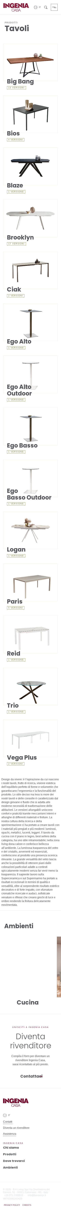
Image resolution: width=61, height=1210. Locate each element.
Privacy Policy (12, 1205)
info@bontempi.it (37, 1195)
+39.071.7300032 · (14, 1195)
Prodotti (9, 1154)
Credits (27, 1205)
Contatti (7, 1121)
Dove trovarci (14, 1161)
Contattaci (31, 1076)
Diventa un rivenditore (16, 1127)
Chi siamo (11, 1147)
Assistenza (9, 1133)
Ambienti (10, 1167)
